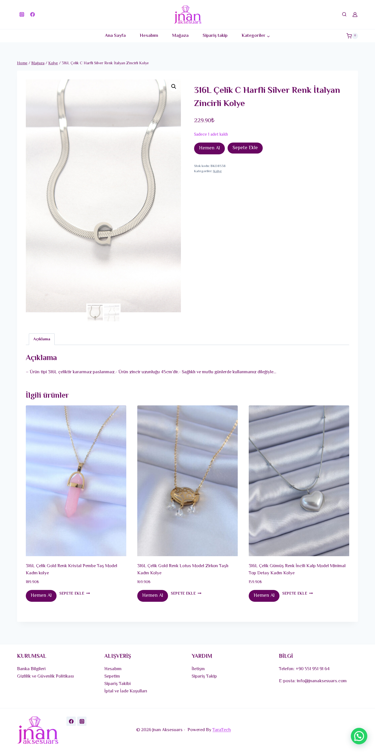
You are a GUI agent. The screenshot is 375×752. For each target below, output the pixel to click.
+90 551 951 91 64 (313, 669)
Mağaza (180, 35)
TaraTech (221, 730)
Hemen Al (209, 148)
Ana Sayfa (115, 35)
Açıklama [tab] (41, 339)
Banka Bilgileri (31, 669)
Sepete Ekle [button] (71, 594)
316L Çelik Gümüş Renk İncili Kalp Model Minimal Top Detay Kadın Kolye (297, 569)
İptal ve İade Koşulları (125, 691)
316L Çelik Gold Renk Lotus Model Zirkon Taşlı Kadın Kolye (182, 569)
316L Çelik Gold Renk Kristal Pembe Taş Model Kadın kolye (71, 569)
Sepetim (112, 676)
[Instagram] (21, 14)
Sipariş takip (215, 35)
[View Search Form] (344, 15)
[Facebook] (32, 14)
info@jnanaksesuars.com (322, 681)
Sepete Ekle (245, 148)
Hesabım (149, 35)
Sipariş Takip (204, 676)
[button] (174, 86)
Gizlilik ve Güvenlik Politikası (45, 676)
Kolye (217, 171)
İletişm (198, 669)
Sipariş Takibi (117, 683)
